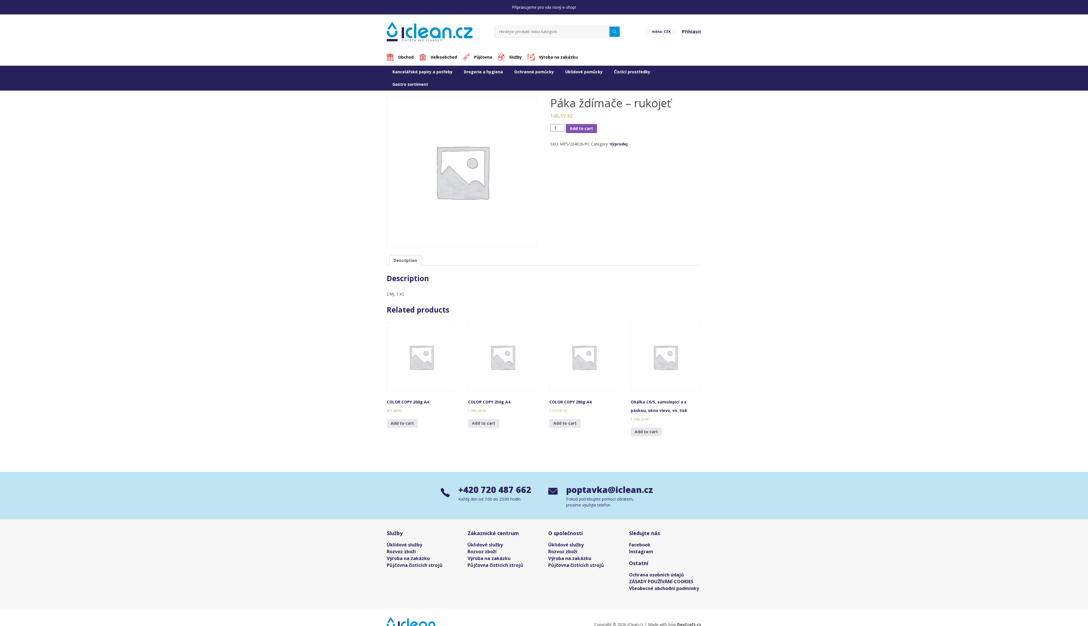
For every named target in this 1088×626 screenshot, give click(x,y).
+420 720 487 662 (494, 489)
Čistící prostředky (632, 71)
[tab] (405, 260)
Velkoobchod (444, 57)
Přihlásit (691, 32)
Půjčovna (483, 57)
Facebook (640, 545)
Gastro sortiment (410, 84)
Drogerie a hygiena (483, 71)
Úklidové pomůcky (584, 71)
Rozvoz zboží (401, 551)
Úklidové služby (404, 545)
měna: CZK (661, 31)
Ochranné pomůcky (534, 71)
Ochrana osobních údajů (656, 575)
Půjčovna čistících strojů (415, 565)
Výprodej (619, 144)
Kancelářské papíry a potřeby (422, 71)
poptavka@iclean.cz (606, 489)
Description (405, 260)
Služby (515, 57)
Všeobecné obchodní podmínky (664, 588)
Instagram (641, 551)
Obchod (406, 57)
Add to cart (581, 128)
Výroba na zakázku (558, 57)
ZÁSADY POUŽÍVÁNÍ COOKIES (661, 581)
